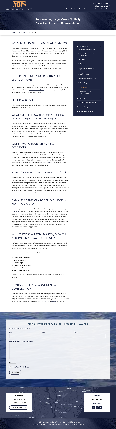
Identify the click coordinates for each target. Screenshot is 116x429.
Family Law (82, 98)
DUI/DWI (82, 59)
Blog (92, 8)
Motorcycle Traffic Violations (88, 78)
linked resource (47, 163)
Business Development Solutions (66, 424)
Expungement (16, 211)
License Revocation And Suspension (87, 54)
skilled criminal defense (36, 90)
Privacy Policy (50, 424)
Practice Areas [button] (83, 8)
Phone (76, 332)
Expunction (83, 64)
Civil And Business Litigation (87, 102)
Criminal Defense (84, 46)
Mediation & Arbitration (86, 111)
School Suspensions (86, 83)
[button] (114, 417)
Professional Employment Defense (87, 69)
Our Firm (73, 8)
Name (11, 332)
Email (44, 332)
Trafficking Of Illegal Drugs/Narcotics (85, 92)
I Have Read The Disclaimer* (21, 367)
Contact (97, 8)
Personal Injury (83, 107)
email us (54, 301)
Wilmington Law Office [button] (19, 407)
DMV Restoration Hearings (87, 49)
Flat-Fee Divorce (105, 8)
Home (68, 8)
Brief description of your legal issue (21, 341)
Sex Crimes (83, 87)
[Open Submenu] (100, 46)
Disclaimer (12, 363)
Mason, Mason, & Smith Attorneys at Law (54, 422)
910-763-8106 (104, 3)
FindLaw (81, 424)
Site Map (42, 424)
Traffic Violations (84, 74)
